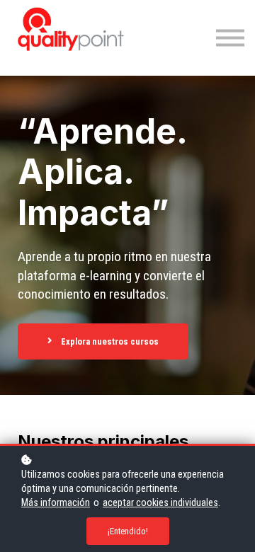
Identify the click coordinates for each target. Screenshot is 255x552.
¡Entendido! (128, 531)
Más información (55, 503)
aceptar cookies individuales (160, 503)
